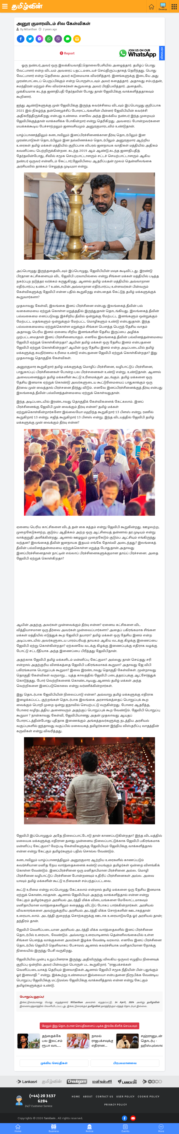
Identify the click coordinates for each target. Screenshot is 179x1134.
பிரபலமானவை (125, 1063)
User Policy (125, 1096)
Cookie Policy (149, 1096)
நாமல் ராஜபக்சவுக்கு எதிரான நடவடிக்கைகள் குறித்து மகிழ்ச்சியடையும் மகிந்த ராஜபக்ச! (105, 1041)
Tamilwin (49, 1118)
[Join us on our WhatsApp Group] (137, 53)
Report (69, 53)
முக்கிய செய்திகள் (54, 1063)
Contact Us (104, 1096)
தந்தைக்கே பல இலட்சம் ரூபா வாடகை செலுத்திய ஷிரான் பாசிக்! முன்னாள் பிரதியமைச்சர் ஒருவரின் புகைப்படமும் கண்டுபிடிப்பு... (53, 1041)
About (88, 1096)
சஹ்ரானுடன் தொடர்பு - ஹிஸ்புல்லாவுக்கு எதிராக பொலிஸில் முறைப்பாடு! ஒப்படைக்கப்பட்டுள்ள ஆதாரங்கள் (158, 1041)
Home (76, 1096)
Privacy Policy (115, 1104)
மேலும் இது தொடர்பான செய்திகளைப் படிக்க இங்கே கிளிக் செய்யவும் (89, 1026)
